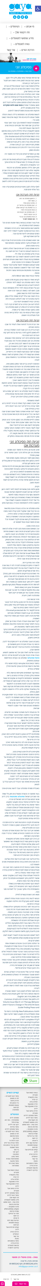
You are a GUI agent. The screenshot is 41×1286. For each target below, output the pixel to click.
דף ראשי (35, 1138)
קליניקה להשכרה (32, 1170)
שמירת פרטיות (33, 1134)
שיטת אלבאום (14, 1136)
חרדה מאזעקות (33, 1104)
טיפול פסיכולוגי (33, 658)
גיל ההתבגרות (14, 1103)
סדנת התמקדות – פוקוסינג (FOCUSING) (30, 1130)
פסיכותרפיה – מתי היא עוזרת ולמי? (12, 1121)
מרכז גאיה (28, 71)
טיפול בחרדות (14, 1127)
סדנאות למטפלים (32, 1168)
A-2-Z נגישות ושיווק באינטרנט (20, 1274)
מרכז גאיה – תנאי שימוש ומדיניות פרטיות (30, 1125)
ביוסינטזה (16, 1154)
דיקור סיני (16, 1152)
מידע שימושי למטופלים (22, 38)
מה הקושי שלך (22, 32)
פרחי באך (16, 1138)
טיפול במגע (15, 1156)
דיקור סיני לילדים (13, 1124)
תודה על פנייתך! (32, 1136)
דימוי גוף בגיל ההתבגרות (11, 1145)
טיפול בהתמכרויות (32, 1163)
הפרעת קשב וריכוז (32, 1143)
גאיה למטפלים (22, 44)
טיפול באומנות (14, 1147)
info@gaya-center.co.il (28, 1266)
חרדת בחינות (14, 1101)
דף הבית (35, 1099)
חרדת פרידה (34, 1165)
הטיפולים (14, 26)
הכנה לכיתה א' (14, 1140)
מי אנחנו (30, 26)
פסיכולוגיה (20, 71)
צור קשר (11, 50)
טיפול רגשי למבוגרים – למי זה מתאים (12, 1097)
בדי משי (16, 1150)
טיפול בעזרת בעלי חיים (11, 1143)
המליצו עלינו (34, 1102)
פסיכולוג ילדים (14, 1118)
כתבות (36, 1161)
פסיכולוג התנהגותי (17, 796)
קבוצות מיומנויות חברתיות (33, 1146)
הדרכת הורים (27, 50)
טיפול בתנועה (14, 1161)
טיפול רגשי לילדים (32, 1118)
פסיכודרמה (15, 1165)
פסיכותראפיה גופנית (12, 1159)
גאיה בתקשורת (33, 1097)
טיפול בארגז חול (14, 1163)
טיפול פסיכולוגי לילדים (31, 1115)
